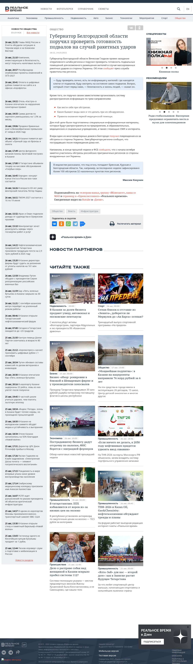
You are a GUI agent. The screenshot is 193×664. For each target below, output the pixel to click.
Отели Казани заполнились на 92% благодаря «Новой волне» (21, 436)
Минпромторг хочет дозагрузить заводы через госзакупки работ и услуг (22, 229)
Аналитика (13, 18)
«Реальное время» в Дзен (76, 237)
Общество (180, 18)
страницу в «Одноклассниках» (81, 196)
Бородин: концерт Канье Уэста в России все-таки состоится (21, 178)
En (187, 8)
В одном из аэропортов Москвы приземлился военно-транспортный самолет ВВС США (24, 514)
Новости (46, 9)
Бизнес (109, 18)
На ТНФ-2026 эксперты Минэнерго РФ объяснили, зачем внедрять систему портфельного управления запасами (119, 451)
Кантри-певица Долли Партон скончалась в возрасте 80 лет (23, 340)
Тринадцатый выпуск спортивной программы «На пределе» (120, 317)
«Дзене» (98, 199)
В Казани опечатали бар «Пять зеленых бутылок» (22, 376)
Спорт (164, 18)
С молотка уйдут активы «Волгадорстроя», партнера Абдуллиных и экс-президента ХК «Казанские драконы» (72, 320)
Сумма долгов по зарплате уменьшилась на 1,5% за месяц (23, 116)
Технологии (126, 18)
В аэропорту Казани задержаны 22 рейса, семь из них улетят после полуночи (22, 387)
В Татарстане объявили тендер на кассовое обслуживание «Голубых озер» (24, 166)
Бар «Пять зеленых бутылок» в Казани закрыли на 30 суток (22, 293)
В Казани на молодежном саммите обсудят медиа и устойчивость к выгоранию (24, 424)
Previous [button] (148, 52)
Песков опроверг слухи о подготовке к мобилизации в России (23, 551)
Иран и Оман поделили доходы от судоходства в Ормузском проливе (24, 216)
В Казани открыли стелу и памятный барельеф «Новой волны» (24, 526)
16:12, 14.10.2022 (58, 52)
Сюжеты (103, 9)
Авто (95, 18)
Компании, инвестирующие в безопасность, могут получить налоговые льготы (23, 60)
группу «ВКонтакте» (112, 192)
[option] (168, 72)
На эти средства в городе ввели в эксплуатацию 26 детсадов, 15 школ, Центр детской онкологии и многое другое (119, 383)
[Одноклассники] (139, 27)
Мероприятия (146, 18)
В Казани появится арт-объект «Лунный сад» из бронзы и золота (24, 141)
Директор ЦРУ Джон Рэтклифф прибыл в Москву (22, 448)
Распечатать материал (129, 223)
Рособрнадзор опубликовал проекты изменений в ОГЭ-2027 (23, 72)
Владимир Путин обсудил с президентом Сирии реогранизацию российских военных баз (21, 280)
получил (114, 135)
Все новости (33, 33)
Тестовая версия (107, 655)
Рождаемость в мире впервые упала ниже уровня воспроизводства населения (22, 474)
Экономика (31, 18)
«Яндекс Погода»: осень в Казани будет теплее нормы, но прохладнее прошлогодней (24, 412)
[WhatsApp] (68, 223)
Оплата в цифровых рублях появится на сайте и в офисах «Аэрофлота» (22, 85)
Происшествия (58, 564)
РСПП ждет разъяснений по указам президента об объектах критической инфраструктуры (24, 500)
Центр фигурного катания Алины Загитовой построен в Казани (24, 153)
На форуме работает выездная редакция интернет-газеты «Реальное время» (120, 516)
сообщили (104, 149)
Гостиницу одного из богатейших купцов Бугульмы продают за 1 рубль (22, 538)
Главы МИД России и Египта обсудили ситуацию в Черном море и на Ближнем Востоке (22, 46)
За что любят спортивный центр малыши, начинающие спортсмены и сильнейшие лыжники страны (119, 581)
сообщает (108, 68)
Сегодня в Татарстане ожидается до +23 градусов (23, 329)
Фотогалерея (65, 9)
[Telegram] (75, 223)
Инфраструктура (89, 211)
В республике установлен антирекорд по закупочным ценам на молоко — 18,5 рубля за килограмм (72, 512)
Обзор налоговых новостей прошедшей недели (72, 449)
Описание (177, 656)
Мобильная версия (109, 650)
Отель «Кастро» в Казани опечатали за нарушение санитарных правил (22, 104)
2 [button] (166, 67)
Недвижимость (78, 18)
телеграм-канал (89, 192)
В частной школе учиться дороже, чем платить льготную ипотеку (20, 399)
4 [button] (175, 67)
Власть (71, 211)
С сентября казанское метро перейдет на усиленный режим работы (23, 306)
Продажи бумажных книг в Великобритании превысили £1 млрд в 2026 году (23, 129)
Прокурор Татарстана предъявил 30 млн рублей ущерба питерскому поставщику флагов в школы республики (72, 386)
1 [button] (162, 67)
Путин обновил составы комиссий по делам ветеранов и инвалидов (24, 365)
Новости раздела (24, 560)
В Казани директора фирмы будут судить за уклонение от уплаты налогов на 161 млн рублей (23, 264)
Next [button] (189, 52)
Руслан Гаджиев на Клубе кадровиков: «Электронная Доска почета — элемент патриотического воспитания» (22, 460)
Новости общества (24, 29)
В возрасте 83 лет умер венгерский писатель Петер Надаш (24, 189)
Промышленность (54, 18)
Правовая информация (178, 651)
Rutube (86, 199)
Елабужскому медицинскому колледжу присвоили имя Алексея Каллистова (24, 486)
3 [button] (171, 67)
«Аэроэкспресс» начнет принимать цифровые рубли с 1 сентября (24, 353)
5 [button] (177, 111)
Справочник (85, 9)
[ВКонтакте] (131, 27)
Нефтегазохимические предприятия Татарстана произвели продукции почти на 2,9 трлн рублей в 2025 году (23, 249)
